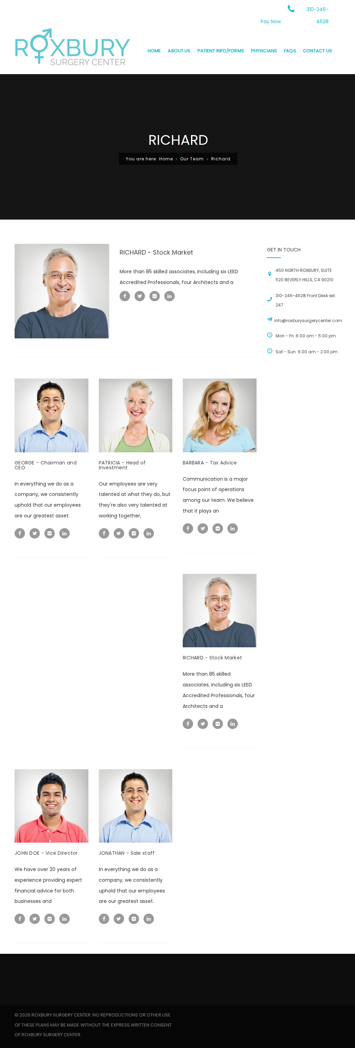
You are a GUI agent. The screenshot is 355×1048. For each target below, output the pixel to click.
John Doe (46, 853)
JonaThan (127, 853)
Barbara (210, 462)
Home (166, 159)
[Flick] (154, 296)
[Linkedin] (169, 296)
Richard (156, 252)
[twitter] (140, 296)
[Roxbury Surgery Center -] (73, 50)
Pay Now (271, 21)
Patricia (122, 465)
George (46, 465)
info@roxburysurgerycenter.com (308, 320)
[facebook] (125, 296)
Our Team (192, 159)
